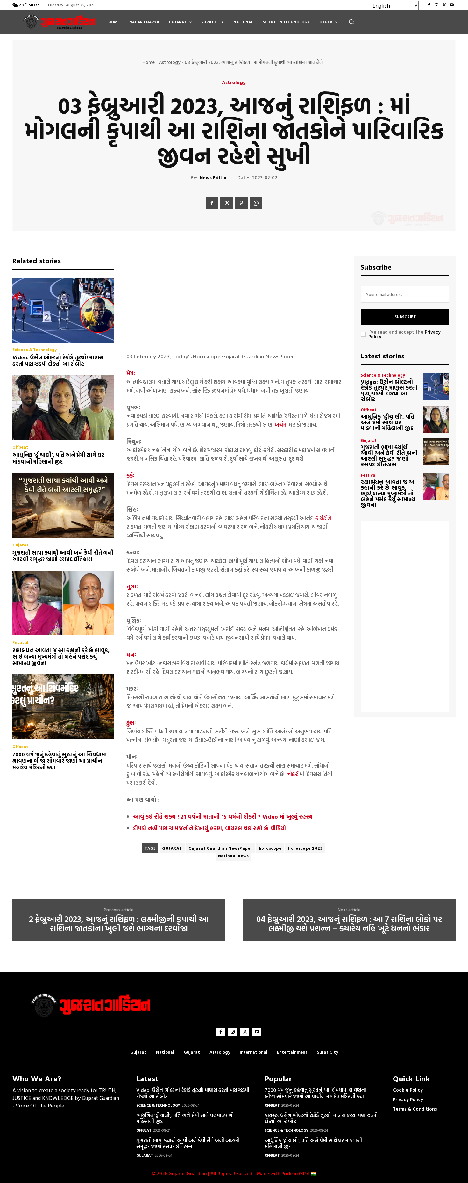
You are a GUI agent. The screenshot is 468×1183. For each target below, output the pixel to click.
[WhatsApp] (256, 203)
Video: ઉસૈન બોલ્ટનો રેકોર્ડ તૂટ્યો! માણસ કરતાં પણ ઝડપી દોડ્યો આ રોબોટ (57, 360)
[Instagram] (436, 5)
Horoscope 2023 (305, 848)
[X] (444, 5)
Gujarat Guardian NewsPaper (220, 848)
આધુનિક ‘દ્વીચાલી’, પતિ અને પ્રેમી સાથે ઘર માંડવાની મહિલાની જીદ (58, 458)
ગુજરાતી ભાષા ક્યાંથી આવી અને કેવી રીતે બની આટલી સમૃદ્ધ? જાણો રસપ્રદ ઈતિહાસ (62, 556)
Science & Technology (34, 350)
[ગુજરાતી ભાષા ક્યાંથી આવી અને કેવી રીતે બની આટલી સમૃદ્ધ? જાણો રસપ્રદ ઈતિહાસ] (63, 505)
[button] (351, 22)
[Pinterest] (241, 203)
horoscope (270, 848)
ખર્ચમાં (280, 424)
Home (148, 62)
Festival (20, 642)
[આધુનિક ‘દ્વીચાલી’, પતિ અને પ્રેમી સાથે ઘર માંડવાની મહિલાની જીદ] (63, 407)
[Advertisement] (234, 301)
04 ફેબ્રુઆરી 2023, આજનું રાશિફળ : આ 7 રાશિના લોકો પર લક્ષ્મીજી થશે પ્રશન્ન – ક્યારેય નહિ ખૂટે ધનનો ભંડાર (349, 924)
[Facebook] (429, 5)
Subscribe (405, 317)
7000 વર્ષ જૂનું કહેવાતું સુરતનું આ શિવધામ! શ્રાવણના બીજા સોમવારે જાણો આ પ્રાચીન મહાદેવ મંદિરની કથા (59, 760)
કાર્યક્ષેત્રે (323, 518)
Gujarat (20, 545)
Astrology (170, 62)
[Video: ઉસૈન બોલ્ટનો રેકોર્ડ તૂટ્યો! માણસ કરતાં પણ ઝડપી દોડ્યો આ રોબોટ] (63, 310)
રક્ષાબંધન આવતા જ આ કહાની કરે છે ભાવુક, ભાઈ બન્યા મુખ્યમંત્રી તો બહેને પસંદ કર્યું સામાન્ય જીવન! (61, 656)
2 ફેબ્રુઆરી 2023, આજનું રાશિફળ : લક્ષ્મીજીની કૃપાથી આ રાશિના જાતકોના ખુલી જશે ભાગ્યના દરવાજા (119, 924)
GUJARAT (172, 848)
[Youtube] (452, 5)
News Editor (213, 178)
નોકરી (293, 774)
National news (233, 856)
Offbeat (20, 447)
